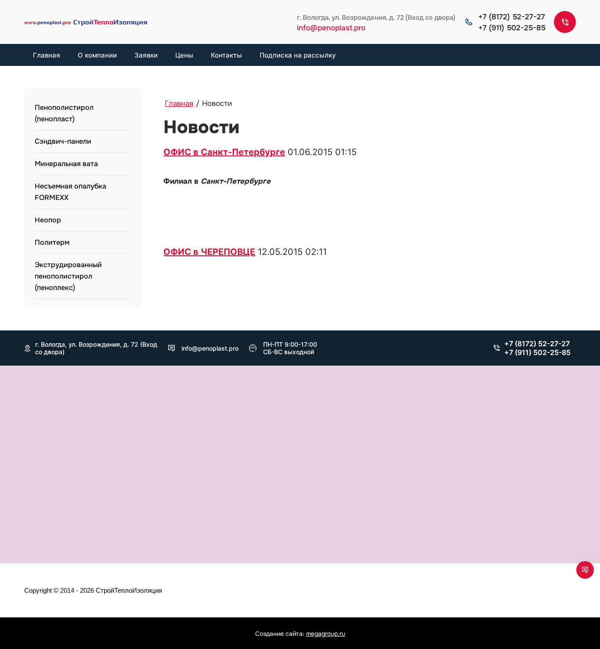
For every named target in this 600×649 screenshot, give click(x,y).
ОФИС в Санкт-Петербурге (224, 152)
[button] (565, 22)
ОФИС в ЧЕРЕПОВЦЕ (209, 252)
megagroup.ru (325, 634)
